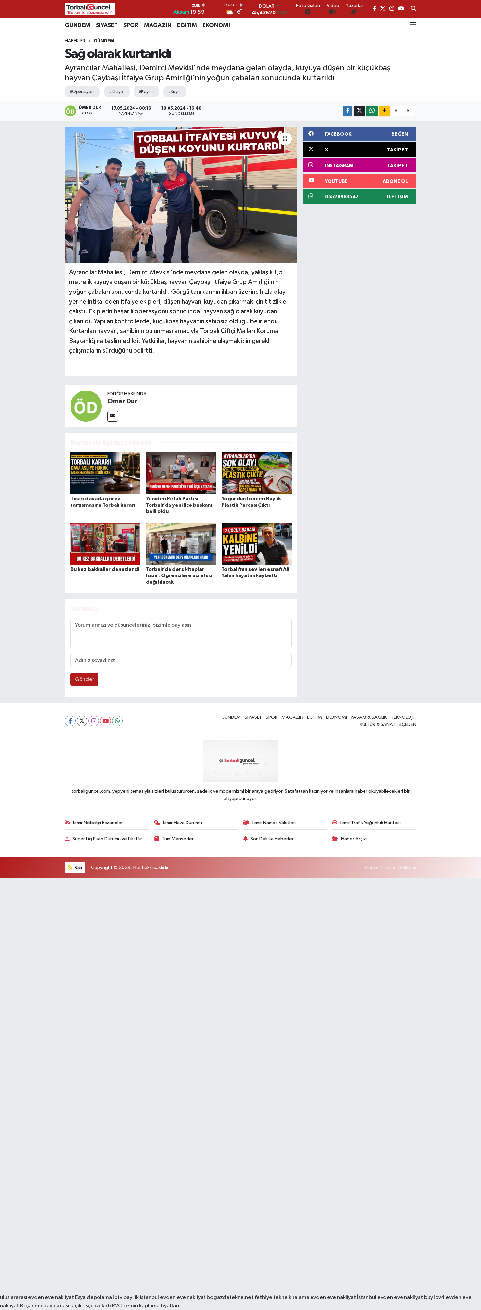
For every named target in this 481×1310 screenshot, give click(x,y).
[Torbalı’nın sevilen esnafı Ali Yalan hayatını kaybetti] (257, 544)
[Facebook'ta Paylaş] (347, 111)
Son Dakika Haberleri (272, 838)
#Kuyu (173, 91)
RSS (78, 867)
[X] (82, 721)
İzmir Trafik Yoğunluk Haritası (370, 822)
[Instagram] (93, 721)
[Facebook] (70, 721)
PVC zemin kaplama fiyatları (145, 1306)
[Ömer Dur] (86, 406)
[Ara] (413, 9)
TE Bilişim (406, 867)
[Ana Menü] (413, 25)
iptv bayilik (126, 1297)
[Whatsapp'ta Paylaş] (372, 111)
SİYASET (107, 25)
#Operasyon (81, 91)
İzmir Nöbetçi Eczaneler (98, 822)
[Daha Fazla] (384, 111)
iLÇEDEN (407, 724)
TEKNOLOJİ (402, 717)
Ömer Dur (122, 401)
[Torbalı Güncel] (90, 9)
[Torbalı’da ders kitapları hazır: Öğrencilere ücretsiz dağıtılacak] (181, 544)
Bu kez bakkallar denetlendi (104, 569)
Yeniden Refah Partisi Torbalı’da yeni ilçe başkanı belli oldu (179, 505)
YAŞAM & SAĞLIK (368, 717)
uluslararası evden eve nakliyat (37, 1297)
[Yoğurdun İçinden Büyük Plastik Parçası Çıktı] (257, 473)
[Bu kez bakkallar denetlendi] (105, 544)
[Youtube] (105, 721)
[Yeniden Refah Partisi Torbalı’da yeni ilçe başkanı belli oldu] (181, 473)
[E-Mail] (112, 416)
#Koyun (146, 91)
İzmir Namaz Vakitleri (274, 822)
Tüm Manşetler (178, 838)
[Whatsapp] (117, 721)
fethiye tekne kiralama (282, 1297)
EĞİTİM (187, 25)
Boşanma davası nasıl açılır (51, 1306)
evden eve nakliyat (333, 1297)
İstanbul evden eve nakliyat (390, 1297)
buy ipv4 (435, 1297)
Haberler (75, 41)
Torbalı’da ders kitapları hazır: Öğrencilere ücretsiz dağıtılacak (179, 575)
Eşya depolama (93, 1297)
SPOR (130, 25)
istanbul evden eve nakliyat (173, 1297)
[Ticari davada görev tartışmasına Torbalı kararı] (105, 473)
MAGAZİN (157, 25)
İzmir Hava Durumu (182, 822)
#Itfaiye (116, 91)
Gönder (84, 679)
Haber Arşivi (354, 838)
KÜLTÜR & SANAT (378, 724)
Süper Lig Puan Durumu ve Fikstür (107, 838)
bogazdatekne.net (231, 1297)
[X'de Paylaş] (359, 111)
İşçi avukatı (97, 1306)
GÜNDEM (77, 25)
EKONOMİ (216, 25)
